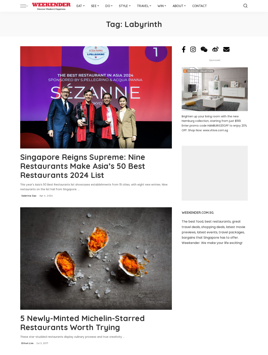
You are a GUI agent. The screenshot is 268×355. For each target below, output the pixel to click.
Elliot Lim (27, 343)
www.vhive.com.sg (215, 130)
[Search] (245, 6)
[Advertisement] (215, 173)
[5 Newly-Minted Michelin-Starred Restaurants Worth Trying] (96, 258)
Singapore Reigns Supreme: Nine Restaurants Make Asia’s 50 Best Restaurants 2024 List (82, 166)
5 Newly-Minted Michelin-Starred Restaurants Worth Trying (82, 322)
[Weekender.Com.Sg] (51, 6)
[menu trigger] (26, 6)
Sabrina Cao (28, 195)
